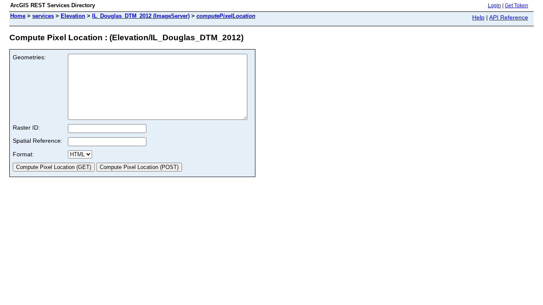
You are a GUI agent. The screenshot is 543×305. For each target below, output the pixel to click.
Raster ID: (26, 127)
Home (17, 16)
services (43, 16)
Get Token (516, 5)
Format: (23, 154)
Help (478, 17)
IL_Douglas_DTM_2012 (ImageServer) (141, 16)
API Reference (508, 17)
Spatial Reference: (37, 140)
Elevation (73, 16)
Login (494, 5)
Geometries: (29, 57)
